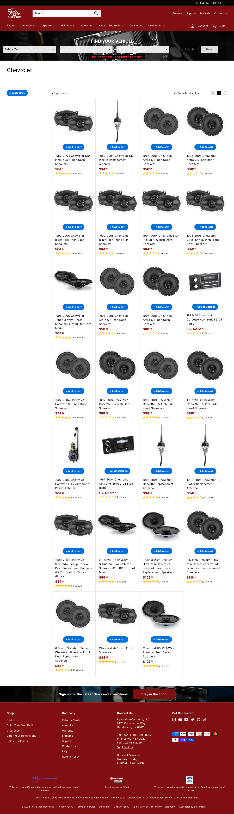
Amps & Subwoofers (111, 25)
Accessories (29, 25)
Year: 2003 (18, 92)
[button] (73, 173)
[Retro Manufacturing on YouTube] (186, 720)
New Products (156, 25)
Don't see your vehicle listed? (117, 57)
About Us (68, 725)
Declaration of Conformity (147, 806)
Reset (209, 49)
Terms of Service (85, 806)
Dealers (177, 13)
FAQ (64, 751)
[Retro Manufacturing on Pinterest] (198, 720)
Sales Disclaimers (18, 741)
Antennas (86, 25)
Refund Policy (71, 756)
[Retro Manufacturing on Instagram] (174, 720)
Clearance (135, 25)
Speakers (48, 25)
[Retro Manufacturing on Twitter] (192, 720)
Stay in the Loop (154, 694)
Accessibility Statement (192, 806)
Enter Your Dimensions (21, 735)
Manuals (205, 13)
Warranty (67, 730)
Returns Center (72, 720)
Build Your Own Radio (20, 725)
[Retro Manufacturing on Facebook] (180, 720)
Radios (11, 25)
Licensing (170, 806)
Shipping (67, 735)
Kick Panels (67, 25)
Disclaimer (104, 806)
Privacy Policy (65, 806)
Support (191, 13)
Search (189, 49)
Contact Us (220, 13)
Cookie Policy (121, 806)
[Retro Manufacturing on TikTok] (205, 720)
